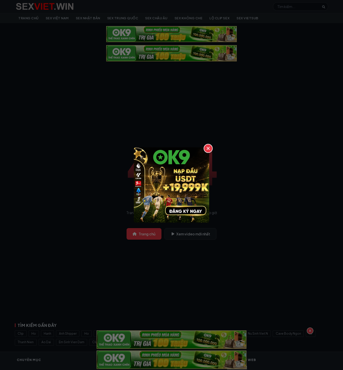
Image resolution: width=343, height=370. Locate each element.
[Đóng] (208, 148)
